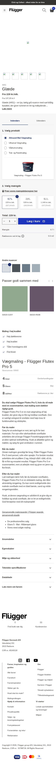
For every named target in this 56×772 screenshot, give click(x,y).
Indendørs (15, 121)
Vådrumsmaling (15, 148)
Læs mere (7, 109)
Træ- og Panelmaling (17, 153)
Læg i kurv (33, 221)
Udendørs (40, 121)
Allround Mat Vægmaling (20, 138)
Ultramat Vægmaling (17, 143)
